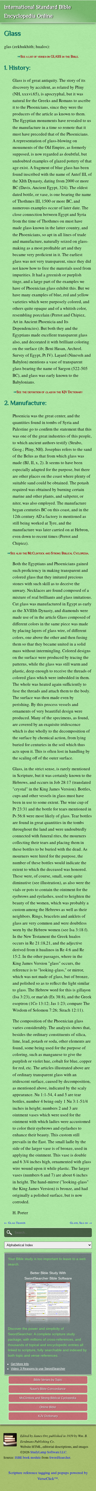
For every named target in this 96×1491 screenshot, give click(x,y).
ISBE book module (28, 1457)
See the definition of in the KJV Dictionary (49, 392)
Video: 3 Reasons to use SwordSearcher (38, 1368)
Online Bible (48, 1407)
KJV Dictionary (48, 1416)
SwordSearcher (59, 1457)
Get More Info (20, 1364)
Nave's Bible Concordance (48, 1389)
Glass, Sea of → (81, 1223)
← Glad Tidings (14, 1223)
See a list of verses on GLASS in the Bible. (49, 56)
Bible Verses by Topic (48, 1380)
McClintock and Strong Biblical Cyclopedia (47, 1398)
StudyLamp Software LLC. (48, 1452)
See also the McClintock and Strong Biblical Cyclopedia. (49, 553)
